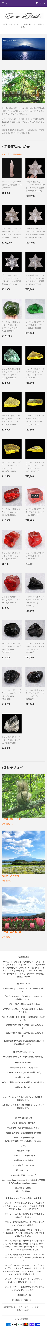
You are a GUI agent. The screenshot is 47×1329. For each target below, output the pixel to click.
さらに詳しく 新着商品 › (12, 154)
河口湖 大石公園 (10, 875)
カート (42, 3)
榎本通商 (24, 1319)
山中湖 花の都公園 (11, 932)
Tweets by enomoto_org (21, 1300)
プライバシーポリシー (33, 1307)
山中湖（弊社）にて (11, 819)
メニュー (9, 3)
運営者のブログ (22, 1310)
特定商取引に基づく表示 (13, 1307)
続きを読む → (7, 824)
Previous (3, 49)
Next (43, 49)
